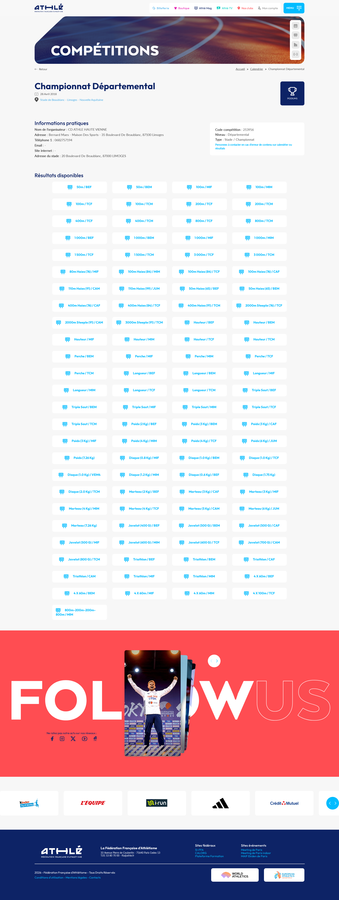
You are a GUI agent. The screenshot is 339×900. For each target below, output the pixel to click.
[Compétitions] (295, 26)
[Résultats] (295, 35)
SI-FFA (199, 850)
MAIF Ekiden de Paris (254, 856)
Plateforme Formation (209, 856)
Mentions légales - (77, 877)
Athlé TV (227, 8)
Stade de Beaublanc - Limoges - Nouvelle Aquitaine (71, 99)
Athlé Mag (205, 8)
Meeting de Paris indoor (256, 853)
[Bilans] (295, 45)
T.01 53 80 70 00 (110, 855)
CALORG (201, 853)
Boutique (183, 8)
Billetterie (163, 8)
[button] (217, 661)
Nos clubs (247, 8)
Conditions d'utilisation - (50, 877)
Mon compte (270, 8)
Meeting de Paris (251, 850)
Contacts (95, 877)
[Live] (295, 54)
